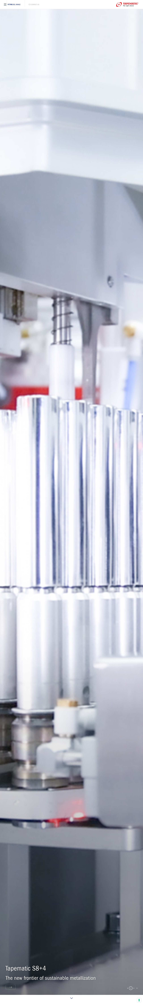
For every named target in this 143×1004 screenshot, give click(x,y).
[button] (127, 988)
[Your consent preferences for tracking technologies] (139, 1000)
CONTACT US (28, 3)
